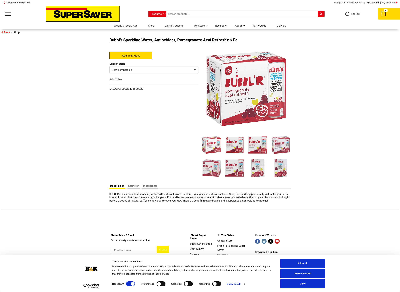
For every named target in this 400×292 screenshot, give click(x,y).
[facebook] (257, 242)
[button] (212, 145)
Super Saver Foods (201, 243)
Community (197, 248)
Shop (16, 32)
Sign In (340, 2)
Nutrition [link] (133, 185)
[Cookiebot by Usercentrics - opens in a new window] (91, 286)
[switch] (161, 283)
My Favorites (388, 2)
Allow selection (302, 273)
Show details (234, 284)
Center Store (224, 240)
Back (6, 32)
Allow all (302, 263)
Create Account (355, 2)
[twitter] (270, 242)
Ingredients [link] (150, 185)
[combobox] (157, 14)
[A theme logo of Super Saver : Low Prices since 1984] (83, 14)
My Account (373, 2)
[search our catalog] (321, 14)
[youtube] (277, 242)
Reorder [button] (355, 13)
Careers (194, 254)
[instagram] (264, 242)
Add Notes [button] (115, 79)
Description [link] (117, 185)
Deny (302, 283)
